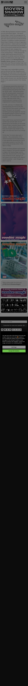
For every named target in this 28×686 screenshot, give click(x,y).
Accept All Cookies (14, 350)
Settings (13, 347)
